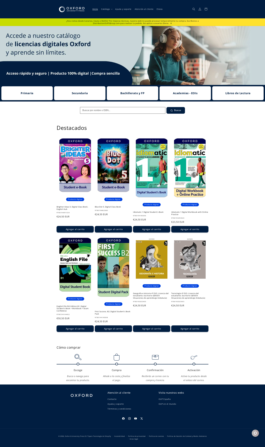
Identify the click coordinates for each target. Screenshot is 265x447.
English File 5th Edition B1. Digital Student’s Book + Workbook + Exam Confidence (72, 308)
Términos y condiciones (119, 408)
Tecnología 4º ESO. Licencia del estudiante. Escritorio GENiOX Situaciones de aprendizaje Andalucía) (188, 295)
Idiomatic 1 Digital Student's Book (148, 212)
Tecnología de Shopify (102, 436)
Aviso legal (134, 439)
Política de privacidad (137, 436)
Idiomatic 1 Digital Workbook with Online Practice (189, 213)
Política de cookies (156, 436)
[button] (107, 9)
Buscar (177, 110)
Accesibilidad (119, 436)
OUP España (165, 399)
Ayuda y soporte (116, 404)
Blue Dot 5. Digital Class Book (108, 207)
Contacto (112, 399)
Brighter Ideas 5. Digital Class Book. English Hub (72, 208)
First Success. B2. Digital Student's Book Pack (112, 312)
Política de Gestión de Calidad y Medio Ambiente (187, 436)
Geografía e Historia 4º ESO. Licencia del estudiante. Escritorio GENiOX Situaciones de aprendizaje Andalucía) (151, 295)
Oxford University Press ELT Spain (79, 436)
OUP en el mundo (167, 404)
